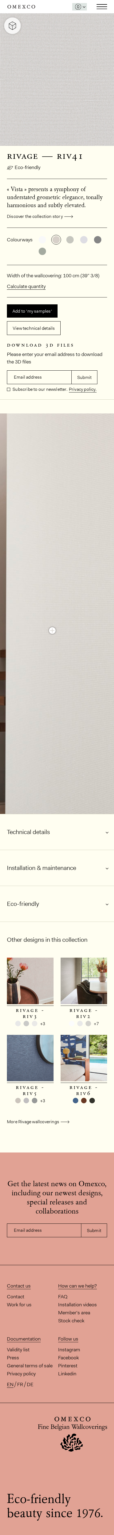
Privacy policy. (83, 389)
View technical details (34, 328)
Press (13, 1357)
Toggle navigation (102, 6)
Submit (84, 377)
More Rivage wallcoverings (33, 1122)
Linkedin (67, 1373)
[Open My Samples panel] (79, 6)
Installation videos (77, 1304)
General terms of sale (30, 1365)
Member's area (74, 1312)
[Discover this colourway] (52, 630)
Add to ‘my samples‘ (32, 311)
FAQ (63, 1296)
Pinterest (67, 1365)
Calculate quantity (26, 286)
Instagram (69, 1349)
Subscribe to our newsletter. (40, 389)
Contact (15, 1296)
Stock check (71, 1320)
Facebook (68, 1357)
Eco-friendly (27, 167)
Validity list (18, 1349)
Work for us (19, 1304)
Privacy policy (21, 1373)
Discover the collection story (35, 216)
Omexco (21, 7)
